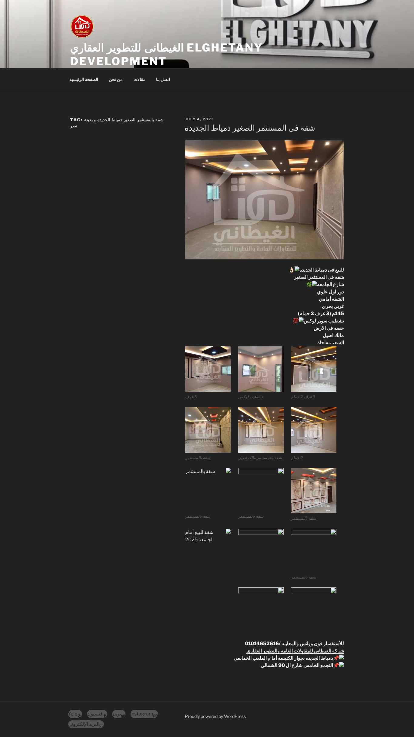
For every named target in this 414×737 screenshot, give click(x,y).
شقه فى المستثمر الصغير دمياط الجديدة (250, 127)
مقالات (139, 79)
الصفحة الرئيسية (83, 79)
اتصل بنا (163, 79)
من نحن (116, 79)
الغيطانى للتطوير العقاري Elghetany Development (166, 54)
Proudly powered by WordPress (215, 716)
